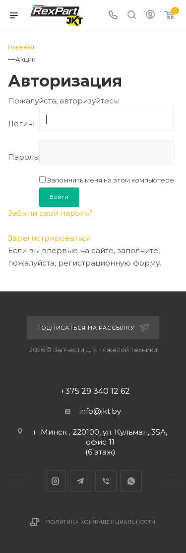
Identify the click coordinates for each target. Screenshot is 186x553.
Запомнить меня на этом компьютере (110, 180)
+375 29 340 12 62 (95, 391)
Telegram (80, 481)
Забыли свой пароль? (50, 213)
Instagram (55, 481)
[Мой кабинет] (150, 15)
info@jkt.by (100, 411)
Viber (106, 481)
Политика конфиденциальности (101, 522)
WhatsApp (131, 481)
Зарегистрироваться (49, 238)
